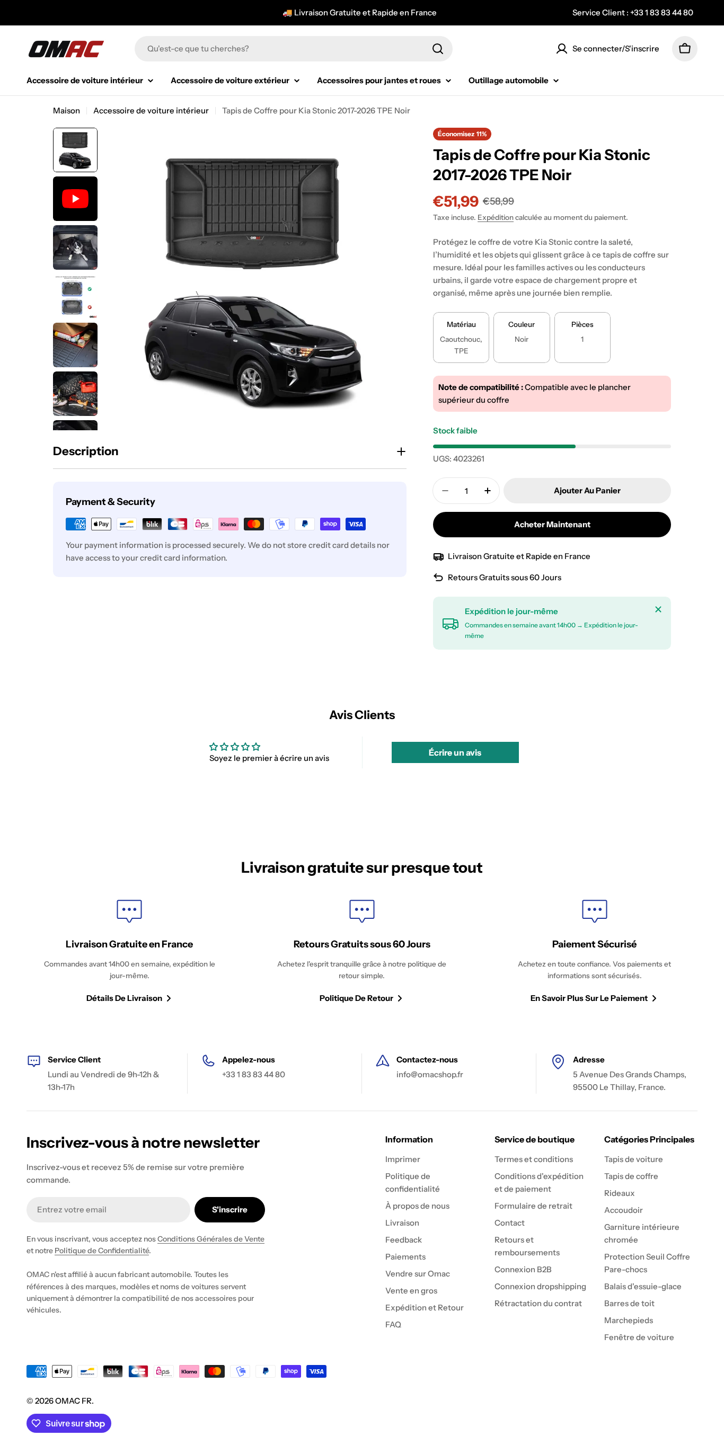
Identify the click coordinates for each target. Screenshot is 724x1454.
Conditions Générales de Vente (210, 1239)
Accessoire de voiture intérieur (151, 110)
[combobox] (294, 48)
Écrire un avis (455, 752)
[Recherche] (437, 48)
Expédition (496, 217)
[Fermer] (658, 609)
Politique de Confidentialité (102, 1250)
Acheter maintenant (552, 524)
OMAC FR (73, 1401)
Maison (66, 110)
